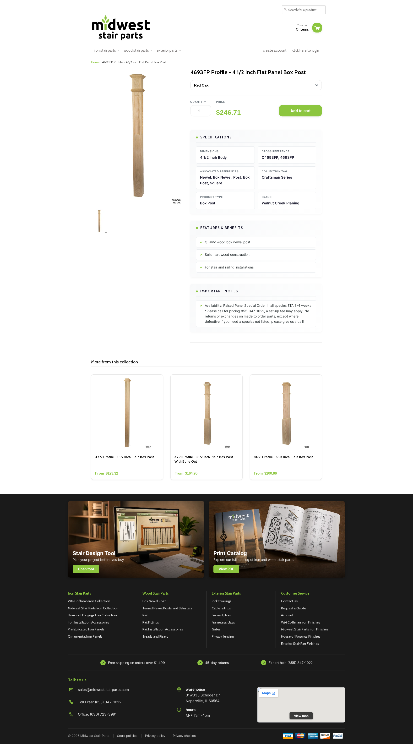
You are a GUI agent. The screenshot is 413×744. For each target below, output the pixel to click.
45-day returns (217, 663)
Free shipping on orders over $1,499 (136, 663)
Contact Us (289, 601)
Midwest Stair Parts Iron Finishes (304, 629)
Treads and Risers (155, 636)
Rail (144, 615)
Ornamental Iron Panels (85, 636)
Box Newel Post (154, 601)
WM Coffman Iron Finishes (300, 622)
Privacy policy (155, 736)
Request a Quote (293, 608)
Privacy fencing (223, 636)
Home (95, 62)
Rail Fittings (150, 622)
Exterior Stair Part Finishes (300, 643)
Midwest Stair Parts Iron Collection (93, 608)
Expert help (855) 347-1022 (291, 663)
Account (287, 615)
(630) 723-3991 (103, 714)
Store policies (127, 736)
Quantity (198, 101)
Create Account (275, 50)
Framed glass (221, 615)
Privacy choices (184, 736)
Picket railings (221, 601)
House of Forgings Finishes (301, 636)
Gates (216, 629)
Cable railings (221, 608)
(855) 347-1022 (108, 702)
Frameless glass (223, 622)
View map (301, 716)
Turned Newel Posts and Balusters (167, 608)
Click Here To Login (305, 50)
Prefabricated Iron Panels (86, 629)
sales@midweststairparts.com (103, 689)
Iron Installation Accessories (88, 622)
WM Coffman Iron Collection (89, 601)
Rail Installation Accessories (162, 629)
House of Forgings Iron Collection (92, 615)
